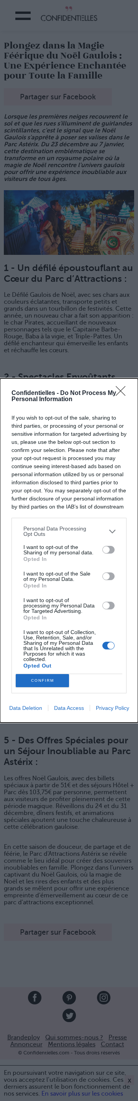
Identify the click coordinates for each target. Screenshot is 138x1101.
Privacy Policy (112, 708)
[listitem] (69, 531)
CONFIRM (42, 680)
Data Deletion (25, 708)
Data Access (69, 708)
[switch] (108, 550)
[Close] (123, 393)
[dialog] (69, 550)
